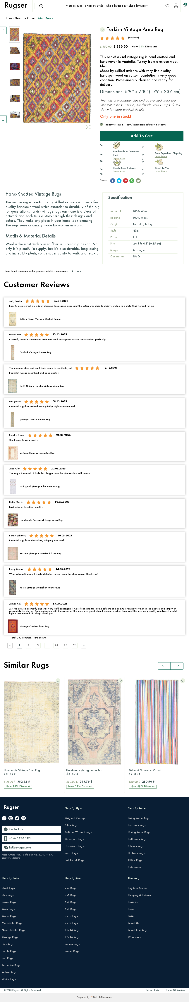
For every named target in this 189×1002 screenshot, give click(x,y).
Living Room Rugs (138, 818)
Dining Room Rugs (139, 832)
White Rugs (9, 979)
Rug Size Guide (137, 888)
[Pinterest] (23, 819)
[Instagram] (10, 819)
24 (56, 645)
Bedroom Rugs (136, 825)
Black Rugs (8, 888)
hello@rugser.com (20, 847)
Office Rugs (135, 860)
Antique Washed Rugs (78, 832)
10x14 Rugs (72, 930)
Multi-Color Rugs (12, 923)
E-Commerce (105, 997)
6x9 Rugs (70, 909)
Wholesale (134, 937)
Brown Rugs (9, 902)
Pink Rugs (7, 944)
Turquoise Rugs (11, 965)
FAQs (131, 916)
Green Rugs (9, 916)
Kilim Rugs (71, 825)
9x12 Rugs (71, 923)
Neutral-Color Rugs (13, 930)
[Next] (84, 645)
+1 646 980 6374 (20, 838)
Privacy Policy (153, 990)
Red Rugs (7, 958)
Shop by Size (137, 6)
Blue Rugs (7, 895)
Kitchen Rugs (135, 846)
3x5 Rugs (70, 895)
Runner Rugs (72, 944)
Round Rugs (72, 951)
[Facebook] (4, 819)
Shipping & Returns (139, 895)
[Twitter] (17, 819)
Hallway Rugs (136, 853)
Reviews (133, 902)
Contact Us (16, 829)
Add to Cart (142, 136)
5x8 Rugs (70, 902)
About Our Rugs (137, 930)
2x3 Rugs (70, 888)
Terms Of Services (175, 990)
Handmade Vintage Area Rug (22, 772)
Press (131, 909)
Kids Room (134, 867)
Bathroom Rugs (137, 839)
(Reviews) (133, 38)
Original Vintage (75, 818)
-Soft (95, 997)
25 (65, 645)
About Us (133, 923)
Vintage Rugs (74, 6)
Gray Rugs (8, 909)
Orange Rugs (10, 937)
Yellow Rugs (9, 972)
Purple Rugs (9, 951)
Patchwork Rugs (74, 860)
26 (74, 645)
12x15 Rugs (72, 937)
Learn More (161, 157)
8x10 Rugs (71, 916)
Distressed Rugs (74, 846)
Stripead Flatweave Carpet (145, 772)
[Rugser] (12, 809)
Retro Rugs (71, 853)
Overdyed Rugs (74, 839)
